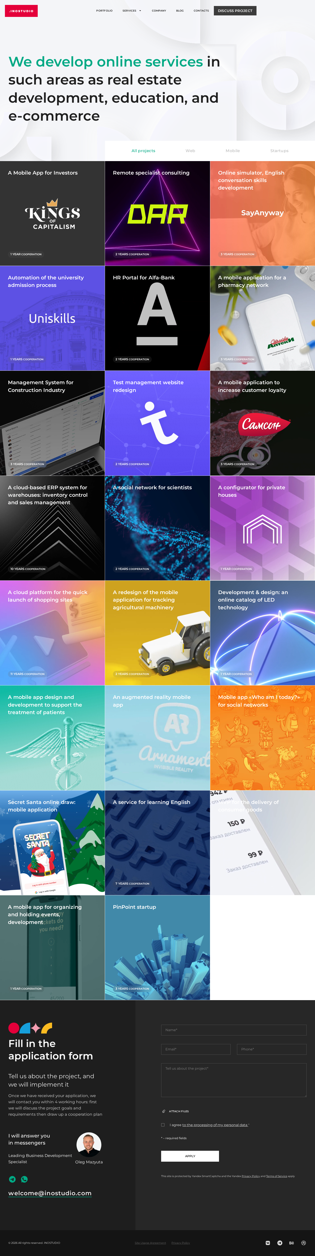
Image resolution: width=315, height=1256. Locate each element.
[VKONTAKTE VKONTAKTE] (268, 1243)
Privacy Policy (251, 1176)
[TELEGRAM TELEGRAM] (280, 1243)
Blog (180, 10)
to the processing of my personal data (215, 1125)
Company (159, 10)
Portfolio (104, 10)
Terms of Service (276, 1176)
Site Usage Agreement (150, 1242)
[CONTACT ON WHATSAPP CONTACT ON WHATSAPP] (24, 1179)
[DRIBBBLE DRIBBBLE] (304, 1243)
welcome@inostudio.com (50, 1193)
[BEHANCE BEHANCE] (292, 1243)
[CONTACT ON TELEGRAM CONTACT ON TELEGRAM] (12, 1179)
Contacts (201, 10)
